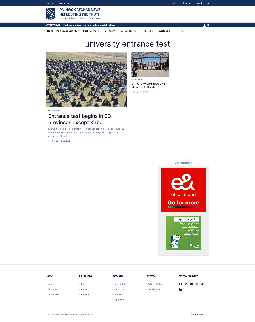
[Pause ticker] (204, 25)
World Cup (164, 31)
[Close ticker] (207, 25)
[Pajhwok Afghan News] (73, 14)
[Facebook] (180, 284)
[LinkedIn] (180, 289)
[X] (186, 284)
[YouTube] (191, 284)
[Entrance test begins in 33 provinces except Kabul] (86, 79)
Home (50, 31)
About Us (50, 3)
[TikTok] (202, 284)
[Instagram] (196, 284)
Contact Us (64, 3)
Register (200, 3)
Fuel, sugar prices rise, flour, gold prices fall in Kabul (89, 25)
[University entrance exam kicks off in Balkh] (150, 64)
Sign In (186, 3)
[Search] (207, 3)
